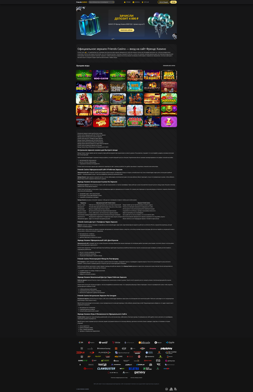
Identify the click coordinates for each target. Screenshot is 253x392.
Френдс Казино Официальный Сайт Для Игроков (90, 140)
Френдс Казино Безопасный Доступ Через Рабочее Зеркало (93, 143)
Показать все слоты (169, 65)
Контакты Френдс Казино (136, 377)
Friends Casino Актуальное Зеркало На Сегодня (90, 145)
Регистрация (163, 2)
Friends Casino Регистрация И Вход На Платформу (90, 142)
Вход (173, 2)
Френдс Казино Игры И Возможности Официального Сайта (93, 147)
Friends (81, 2)
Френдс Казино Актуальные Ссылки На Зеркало (90, 136)
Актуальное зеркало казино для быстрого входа (90, 133)
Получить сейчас (126, 30)
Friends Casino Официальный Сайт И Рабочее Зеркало (92, 135)
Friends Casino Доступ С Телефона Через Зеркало (90, 138)
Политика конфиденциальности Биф (119, 377)
